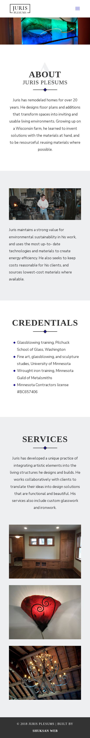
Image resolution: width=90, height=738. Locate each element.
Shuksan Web (45, 731)
